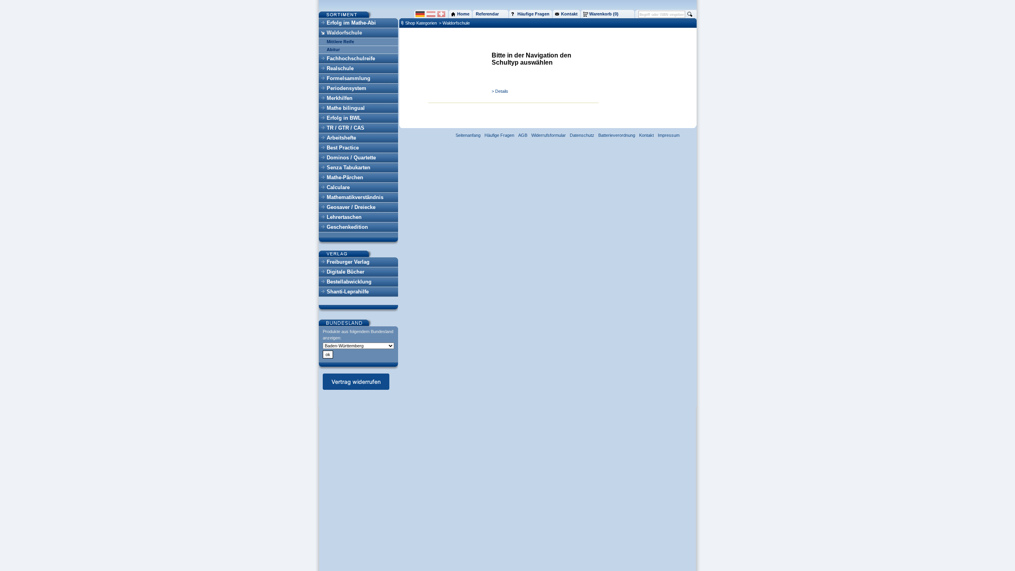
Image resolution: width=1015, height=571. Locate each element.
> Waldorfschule (454, 23)
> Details (500, 91)
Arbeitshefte (341, 138)
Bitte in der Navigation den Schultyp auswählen (531, 59)
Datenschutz (582, 135)
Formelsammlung (348, 78)
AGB (522, 135)
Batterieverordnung (616, 135)
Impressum (669, 135)
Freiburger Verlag (348, 262)
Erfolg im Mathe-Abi (351, 23)
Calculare (338, 187)
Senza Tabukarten (348, 168)
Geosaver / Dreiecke (351, 207)
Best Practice (343, 148)
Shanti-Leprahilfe (348, 292)
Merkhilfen (339, 98)
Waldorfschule (344, 33)
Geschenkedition (347, 227)
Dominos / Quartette (351, 158)
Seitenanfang (468, 135)
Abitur (333, 49)
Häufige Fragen (499, 135)
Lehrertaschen (344, 217)
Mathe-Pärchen (345, 177)
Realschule (340, 68)
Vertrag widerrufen (356, 381)
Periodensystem (346, 88)
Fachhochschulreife (351, 58)
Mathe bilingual (346, 108)
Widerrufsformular (548, 135)
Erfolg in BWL (344, 118)
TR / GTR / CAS (345, 128)
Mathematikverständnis (355, 197)
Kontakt (646, 135)
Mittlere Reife (340, 41)
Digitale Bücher (345, 272)
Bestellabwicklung (349, 282)
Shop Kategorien (421, 23)
